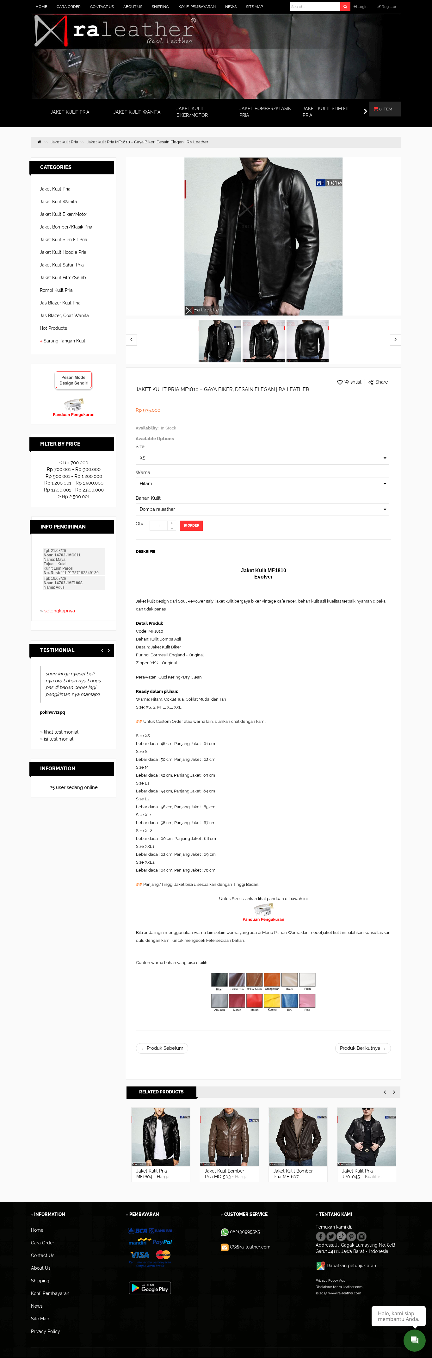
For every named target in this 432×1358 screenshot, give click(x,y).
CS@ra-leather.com (250, 1246)
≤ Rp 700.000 (73, 463)
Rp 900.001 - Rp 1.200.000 (74, 476)
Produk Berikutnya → (363, 1048)
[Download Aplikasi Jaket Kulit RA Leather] (150, 1287)
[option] (161, 1144)
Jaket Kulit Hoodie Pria (63, 252)
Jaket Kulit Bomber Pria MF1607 (293, 1173)
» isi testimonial (56, 739)
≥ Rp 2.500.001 (73, 496)
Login (362, 6)
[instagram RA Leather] (361, 1235)
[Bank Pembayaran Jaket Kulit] (150, 1247)
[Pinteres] (351, 1235)
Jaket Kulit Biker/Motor (63, 214)
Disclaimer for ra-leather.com (339, 1287)
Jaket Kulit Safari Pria (62, 264)
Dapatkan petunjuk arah (351, 1265)
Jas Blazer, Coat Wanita (64, 315)
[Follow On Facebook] (321, 1235)
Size (140, 446)
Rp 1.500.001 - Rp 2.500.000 (74, 490)
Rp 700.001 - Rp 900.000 (74, 469)
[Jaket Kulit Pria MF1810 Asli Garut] (263, 341)
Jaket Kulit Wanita (58, 201)
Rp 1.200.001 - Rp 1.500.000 (73, 483)
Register (389, 6)
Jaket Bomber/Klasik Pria (66, 226)
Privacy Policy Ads (330, 1280)
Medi (48, 712)
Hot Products (53, 328)
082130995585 (245, 1231)
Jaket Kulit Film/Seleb (63, 277)
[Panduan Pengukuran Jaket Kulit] (73, 401)
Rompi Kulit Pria (56, 290)
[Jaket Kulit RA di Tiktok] (341, 1235)
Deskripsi (145, 551)
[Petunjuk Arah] (321, 1265)
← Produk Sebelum (162, 1048)
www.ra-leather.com (344, 1293)
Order (193, 525)
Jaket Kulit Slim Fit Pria (63, 239)
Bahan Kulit (148, 498)
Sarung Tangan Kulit (64, 340)
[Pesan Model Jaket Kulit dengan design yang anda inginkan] (73, 374)
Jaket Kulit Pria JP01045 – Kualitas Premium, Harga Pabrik (361, 1179)
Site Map (323, 1299)
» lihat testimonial (59, 732)
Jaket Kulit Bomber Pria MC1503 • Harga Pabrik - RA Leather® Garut (227, 1179)
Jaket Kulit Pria (55, 188)
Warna (143, 472)
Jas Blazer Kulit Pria (60, 302)
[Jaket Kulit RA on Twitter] (331, 1235)
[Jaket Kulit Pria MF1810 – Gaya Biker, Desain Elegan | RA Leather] (219, 341)
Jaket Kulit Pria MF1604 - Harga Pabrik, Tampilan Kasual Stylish (153, 1179)
